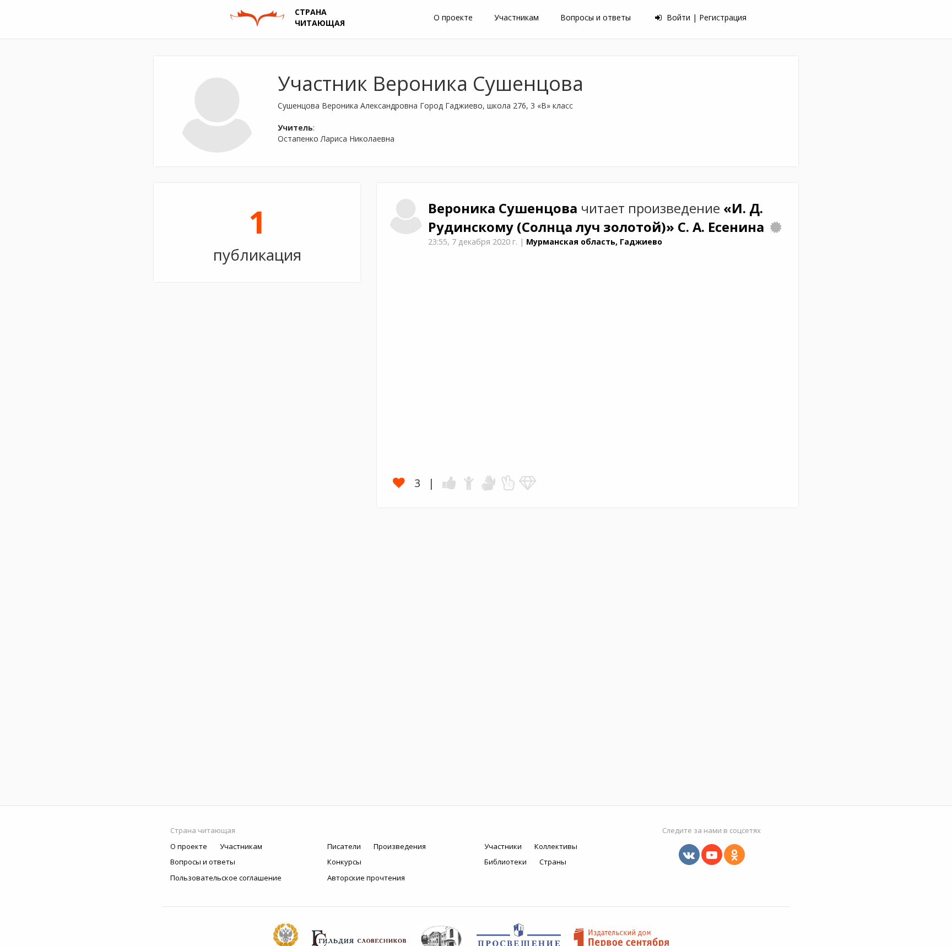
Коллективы (555, 846)
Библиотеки (505, 862)
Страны (552, 862)
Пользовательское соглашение (226, 878)
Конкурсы (344, 862)
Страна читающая (202, 830)
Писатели (344, 846)
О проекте (453, 17)
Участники (503, 846)
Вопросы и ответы (595, 17)
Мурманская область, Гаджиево (594, 241)
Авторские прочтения (366, 878)
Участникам (516, 17)
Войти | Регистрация (705, 17)
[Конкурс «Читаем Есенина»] (775, 227)
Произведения (400, 846)
